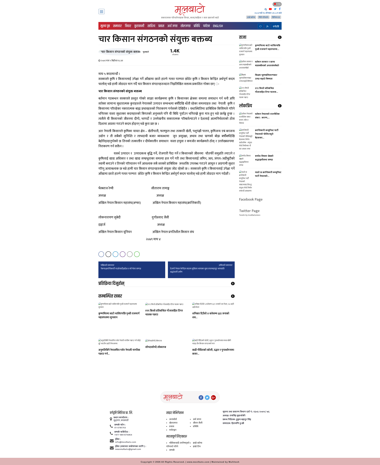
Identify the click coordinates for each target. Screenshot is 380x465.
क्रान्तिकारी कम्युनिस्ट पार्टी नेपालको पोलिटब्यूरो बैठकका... (266, 134)
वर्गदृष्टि (276, 26)
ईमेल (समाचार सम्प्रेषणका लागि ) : (130, 446)
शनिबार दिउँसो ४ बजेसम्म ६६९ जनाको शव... (210, 316)
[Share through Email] (130, 254)
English (218, 26)
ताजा (242, 37)
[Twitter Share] (108, 254)
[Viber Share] (122, 254)
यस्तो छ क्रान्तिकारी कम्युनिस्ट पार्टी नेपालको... (268, 174)
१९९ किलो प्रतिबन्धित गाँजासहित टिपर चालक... (266, 90)
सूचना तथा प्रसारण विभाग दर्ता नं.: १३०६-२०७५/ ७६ (246, 412)
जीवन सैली (197, 423)
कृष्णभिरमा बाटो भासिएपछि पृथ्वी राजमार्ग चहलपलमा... (267, 47)
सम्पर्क (172, 450)
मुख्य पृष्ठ (105, 26)
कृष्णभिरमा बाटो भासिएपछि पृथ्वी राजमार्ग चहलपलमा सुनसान (119, 316)
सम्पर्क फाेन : (120, 425)
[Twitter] (207, 397)
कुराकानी (139, 26)
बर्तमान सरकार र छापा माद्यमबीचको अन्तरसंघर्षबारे (267, 64)
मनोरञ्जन (172, 430)
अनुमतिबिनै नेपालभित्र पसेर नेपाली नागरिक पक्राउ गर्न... (119, 352)
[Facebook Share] (101, 254)
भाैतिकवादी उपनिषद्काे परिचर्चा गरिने (177, 445)
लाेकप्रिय (245, 105)
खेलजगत (185, 26)
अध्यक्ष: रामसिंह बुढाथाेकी (234, 415)
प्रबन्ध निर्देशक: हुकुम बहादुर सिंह (237, 419)
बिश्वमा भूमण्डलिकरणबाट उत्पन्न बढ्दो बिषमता (266, 77)
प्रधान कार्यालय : (121, 417)
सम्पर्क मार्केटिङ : (121, 432)
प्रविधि (197, 26)
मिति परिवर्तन (263, 17)
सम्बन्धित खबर (110, 296)
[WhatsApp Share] (137, 254)
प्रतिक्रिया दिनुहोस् (111, 283)
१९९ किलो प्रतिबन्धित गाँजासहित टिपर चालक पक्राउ (164, 313)
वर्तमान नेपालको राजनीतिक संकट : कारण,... (267, 116)
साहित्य (151, 26)
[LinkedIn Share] (115, 254)
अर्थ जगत (172, 26)
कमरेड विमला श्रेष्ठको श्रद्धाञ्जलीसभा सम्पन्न (264, 158)
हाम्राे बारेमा (251, 17)
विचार (128, 26)
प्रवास (161, 26)
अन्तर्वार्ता (173, 419)
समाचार (117, 26)
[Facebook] (201, 397)
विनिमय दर (276, 17)
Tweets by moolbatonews (249, 215)
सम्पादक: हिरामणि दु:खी (233, 423)
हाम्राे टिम (197, 446)
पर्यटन (206, 26)
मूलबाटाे (146, 52)
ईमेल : (118, 439)
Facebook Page (251, 199)
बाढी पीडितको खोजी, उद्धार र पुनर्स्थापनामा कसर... (213, 352)
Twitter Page (249, 211)
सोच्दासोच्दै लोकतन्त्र (155, 347)
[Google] (213, 397)
